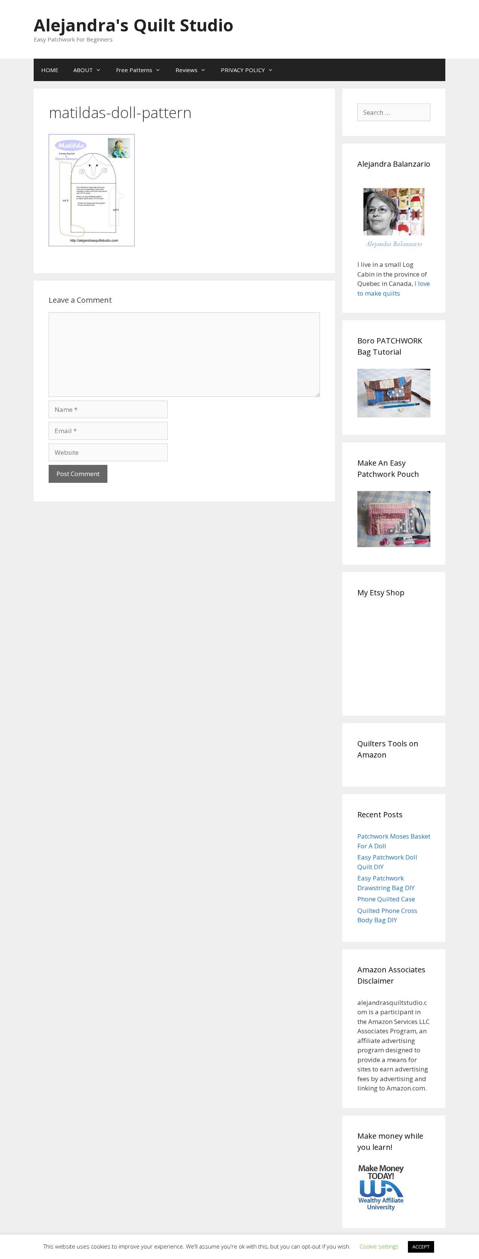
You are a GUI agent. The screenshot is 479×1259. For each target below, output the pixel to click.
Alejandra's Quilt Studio (134, 24)
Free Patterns (134, 70)
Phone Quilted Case (386, 899)
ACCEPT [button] (421, 1246)
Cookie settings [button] (379, 1246)
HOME (49, 70)
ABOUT (83, 70)
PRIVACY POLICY (243, 70)
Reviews (187, 70)
